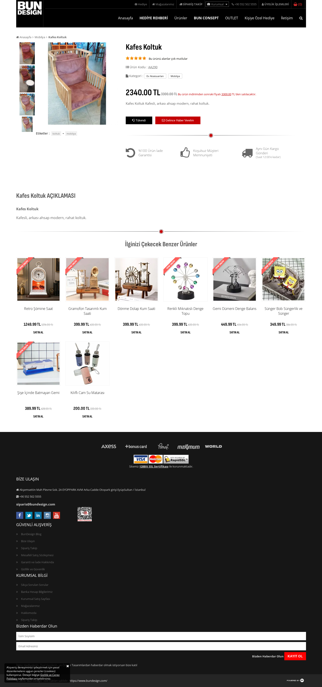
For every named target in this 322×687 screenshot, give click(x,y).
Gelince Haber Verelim (179, 120)
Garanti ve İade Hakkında (37, 562)
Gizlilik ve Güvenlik (33, 569)
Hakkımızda (28, 613)
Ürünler (180, 18)
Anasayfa (125, 18)
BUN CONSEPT (206, 18)
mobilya (71, 133)
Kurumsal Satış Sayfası (35, 599)
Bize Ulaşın (28, 541)
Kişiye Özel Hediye (259, 18)
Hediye (142, 4)
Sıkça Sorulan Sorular (34, 585)
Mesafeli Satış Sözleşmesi (37, 555)
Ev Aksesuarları (155, 76)
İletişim (287, 18)
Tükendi (140, 120)
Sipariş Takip (29, 548)
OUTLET (231, 18)
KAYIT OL (295, 656)
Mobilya (40, 37)
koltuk (56, 133)
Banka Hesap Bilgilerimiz (37, 592)
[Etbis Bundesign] (85, 520)
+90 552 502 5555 (245, 4)
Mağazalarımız (164, 4)
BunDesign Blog (31, 534)
